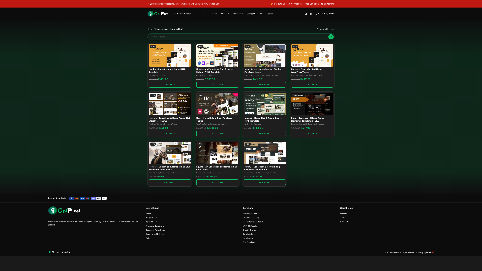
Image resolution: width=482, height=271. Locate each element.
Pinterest (344, 222)
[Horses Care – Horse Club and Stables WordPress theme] (265, 55)
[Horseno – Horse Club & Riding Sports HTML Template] (265, 104)
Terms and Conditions (155, 226)
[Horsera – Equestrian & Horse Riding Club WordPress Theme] (170, 104)
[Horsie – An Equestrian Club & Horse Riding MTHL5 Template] (217, 55)
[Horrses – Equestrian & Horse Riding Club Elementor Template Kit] (170, 153)
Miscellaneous (310, 75)
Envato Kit (311, 124)
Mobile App (248, 238)
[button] (170, 85)
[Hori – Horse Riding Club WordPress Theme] (217, 104)
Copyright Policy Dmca (155, 230)
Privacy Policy (151, 218)
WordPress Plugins (251, 218)
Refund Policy (151, 222)
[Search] (305, 13)
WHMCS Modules (250, 226)
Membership (248, 75)
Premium (152, 75)
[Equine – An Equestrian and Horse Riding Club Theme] (217, 153)
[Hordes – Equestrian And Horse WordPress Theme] (312, 55)
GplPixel (105, 221)
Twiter (342, 218)
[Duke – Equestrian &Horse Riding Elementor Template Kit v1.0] (312, 104)
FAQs (148, 238)
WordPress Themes (272, 75)
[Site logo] (158, 13)
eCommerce (167, 124)
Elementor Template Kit (299, 124)
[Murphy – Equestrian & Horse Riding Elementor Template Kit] (265, 153)
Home (150, 29)
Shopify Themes (250, 230)
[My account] (311, 13)
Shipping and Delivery (155, 234)
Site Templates (161, 75)
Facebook (344, 214)
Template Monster (259, 75)
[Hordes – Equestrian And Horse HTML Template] (170, 55)
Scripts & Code (249, 234)
